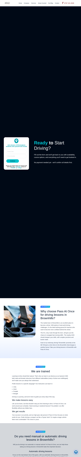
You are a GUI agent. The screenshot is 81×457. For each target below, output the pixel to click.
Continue (12, 161)
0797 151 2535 (69, 3)
